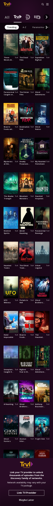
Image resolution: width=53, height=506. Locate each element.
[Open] (47, 4)
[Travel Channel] (7, 4)
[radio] (7, 17)
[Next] (46, 17)
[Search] (41, 4)
